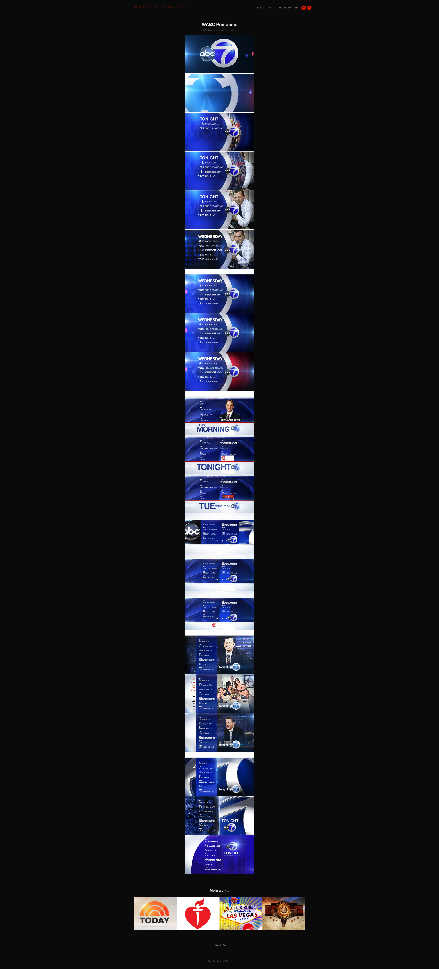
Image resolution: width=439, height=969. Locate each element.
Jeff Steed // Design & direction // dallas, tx (157, 7)
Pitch (279, 8)
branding (288, 8)
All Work (261, 8)
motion (271, 8)
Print (297, 8)
